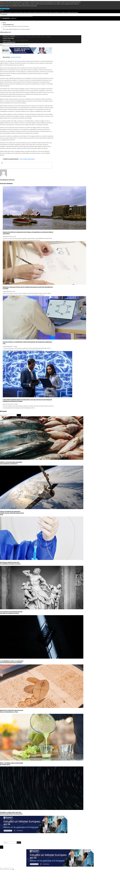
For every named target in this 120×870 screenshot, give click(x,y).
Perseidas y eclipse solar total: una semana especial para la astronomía (11, 813)
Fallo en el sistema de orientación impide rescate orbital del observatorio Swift (12, 513)
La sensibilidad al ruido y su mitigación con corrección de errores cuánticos (11, 661)
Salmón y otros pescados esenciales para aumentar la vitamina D (19, 14)
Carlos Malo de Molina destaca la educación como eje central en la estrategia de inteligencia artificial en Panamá (27, 400)
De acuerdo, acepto (4, 8)
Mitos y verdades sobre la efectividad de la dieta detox (11, 763)
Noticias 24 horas (16, 57)
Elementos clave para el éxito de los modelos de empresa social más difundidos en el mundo (28, 287)
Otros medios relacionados (27, 159)
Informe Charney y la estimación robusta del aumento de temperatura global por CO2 (27, 342)
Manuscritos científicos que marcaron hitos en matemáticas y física (11, 711)
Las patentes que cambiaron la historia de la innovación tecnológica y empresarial (54, 14)
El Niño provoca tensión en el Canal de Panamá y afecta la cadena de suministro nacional (21, 12)
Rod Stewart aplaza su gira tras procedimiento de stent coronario (10, 563)
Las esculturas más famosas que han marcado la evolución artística (11, 612)
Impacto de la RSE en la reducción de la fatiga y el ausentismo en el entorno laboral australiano (28, 232)
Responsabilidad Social (5, 32)
